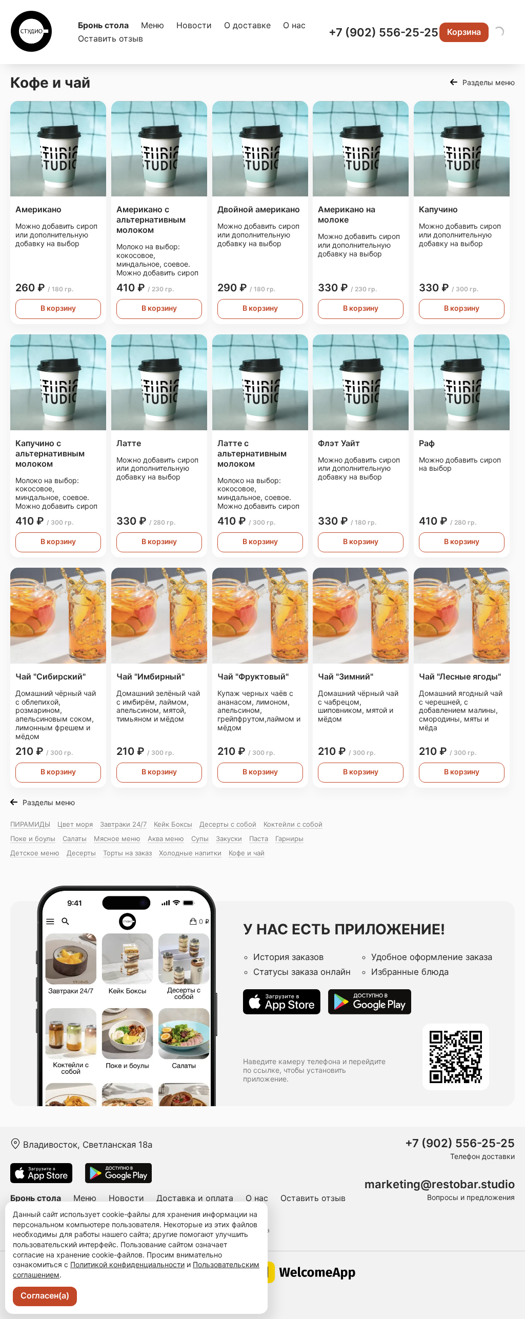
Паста (258, 838)
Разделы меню (488, 82)
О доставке (247, 25)
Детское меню (34, 853)
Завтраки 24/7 (123, 824)
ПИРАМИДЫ (30, 824)
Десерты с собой (227, 824)
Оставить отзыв (110, 38)
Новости (194, 25)
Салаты (75, 838)
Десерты (81, 853)
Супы (200, 838)
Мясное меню (117, 838)
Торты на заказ (127, 853)
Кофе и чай (247, 853)
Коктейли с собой (293, 824)
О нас (294, 25)
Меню (152, 25)
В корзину (58, 308)
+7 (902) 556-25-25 (383, 32)
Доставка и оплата (194, 1198)
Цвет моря (75, 824)
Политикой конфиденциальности (127, 1264)
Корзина (464, 32)
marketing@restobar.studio (440, 1184)
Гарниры (289, 838)
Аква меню (166, 838)
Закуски (229, 838)
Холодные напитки (190, 853)
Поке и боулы (32, 838)
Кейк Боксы (173, 824)
